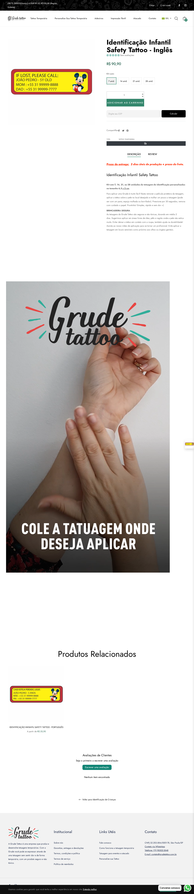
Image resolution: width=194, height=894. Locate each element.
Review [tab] (153, 154)
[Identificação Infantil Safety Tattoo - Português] (189, 444)
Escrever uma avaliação (97, 767)
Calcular (173, 113)
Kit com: (110, 73)
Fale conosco (105, 842)
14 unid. (123, 81)
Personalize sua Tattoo (109, 858)
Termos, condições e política (67, 853)
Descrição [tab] (134, 154)
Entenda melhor (90, 889)
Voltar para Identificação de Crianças (99, 799)
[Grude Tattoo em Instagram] (185, 5)
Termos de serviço (62, 858)
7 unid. (111, 81)
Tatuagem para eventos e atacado (114, 853)
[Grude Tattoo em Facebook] (179, 5)
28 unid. (149, 81)
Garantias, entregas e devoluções (69, 848)
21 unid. (136, 81)
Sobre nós (58, 842)
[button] (113, 55)
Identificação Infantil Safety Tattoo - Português (36, 727)
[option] (36, 704)
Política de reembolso (64, 864)
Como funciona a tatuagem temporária (116, 848)
